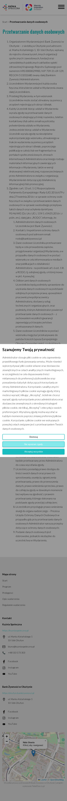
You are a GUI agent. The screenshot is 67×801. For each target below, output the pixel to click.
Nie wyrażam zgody (33, 444)
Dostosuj (33, 437)
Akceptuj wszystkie (33, 451)
